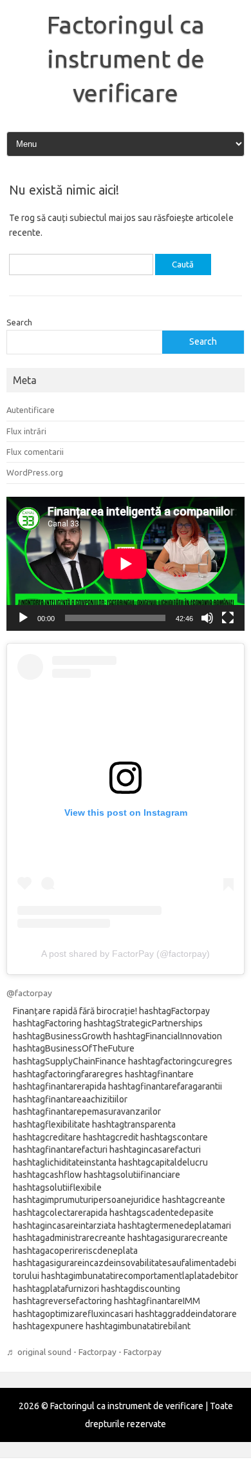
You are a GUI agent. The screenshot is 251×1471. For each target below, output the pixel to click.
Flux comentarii (35, 451)
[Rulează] (23, 617)
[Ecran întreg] (227, 617)
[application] (125, 564)
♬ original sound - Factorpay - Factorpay (84, 1352)
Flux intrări (26, 431)
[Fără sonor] (207, 617)
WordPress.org (34, 472)
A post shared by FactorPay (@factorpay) (125, 953)
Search (19, 322)
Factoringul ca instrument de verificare (126, 58)
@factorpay (29, 993)
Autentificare (30, 409)
